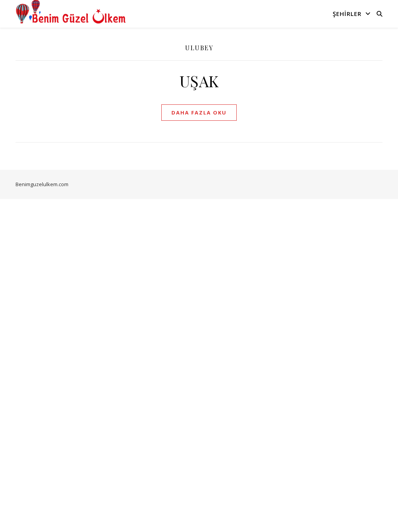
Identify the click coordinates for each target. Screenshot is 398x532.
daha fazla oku (199, 112)
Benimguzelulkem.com (42, 184)
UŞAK (199, 80)
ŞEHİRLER (347, 14)
